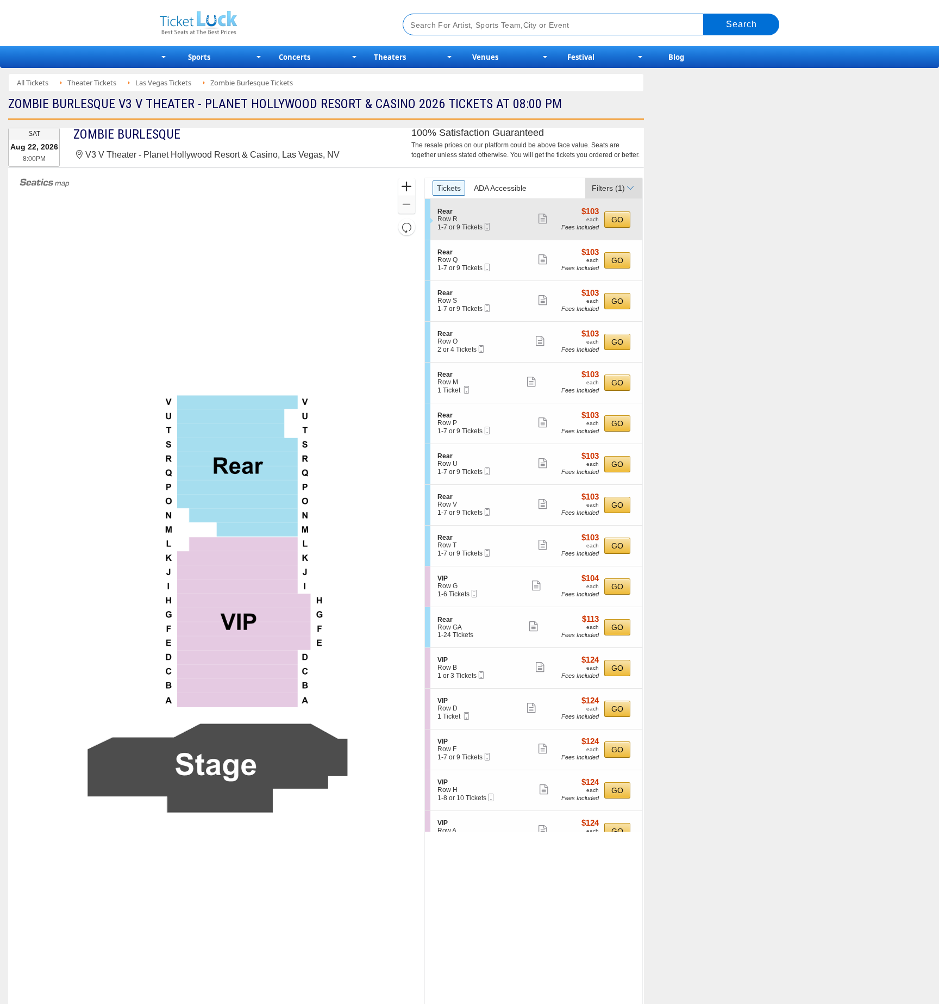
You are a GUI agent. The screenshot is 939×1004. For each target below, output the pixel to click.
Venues (485, 57)
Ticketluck (268, 23)
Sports (199, 57)
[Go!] (741, 24)
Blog (676, 57)
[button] (406, 187)
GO (617, 219)
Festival (580, 57)
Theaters (390, 57)
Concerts (294, 57)
